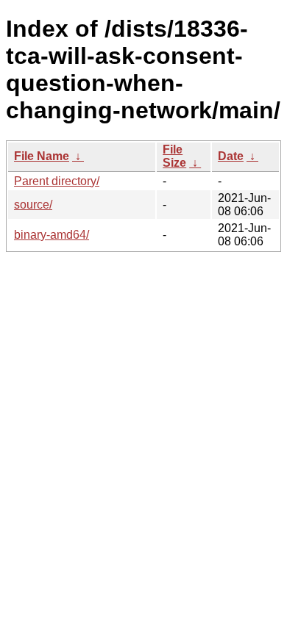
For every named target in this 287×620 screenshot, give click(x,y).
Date (231, 156)
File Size (174, 156)
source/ (33, 204)
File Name (41, 156)
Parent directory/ (56, 181)
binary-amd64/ (51, 234)
